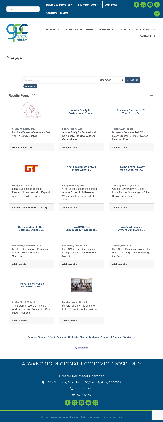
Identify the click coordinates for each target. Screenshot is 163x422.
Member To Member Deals (93, 337)
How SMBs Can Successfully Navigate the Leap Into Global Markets (79, 253)
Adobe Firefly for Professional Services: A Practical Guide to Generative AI (79, 136)
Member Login (88, 4)
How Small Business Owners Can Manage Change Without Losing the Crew (131, 253)
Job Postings (115, 337)
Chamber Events (57, 12)
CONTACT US (147, 36)
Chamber (29, 86)
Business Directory (59, 4)
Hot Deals (73, 337)
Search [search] (134, 80)
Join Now (111, 4)
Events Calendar (57, 337)
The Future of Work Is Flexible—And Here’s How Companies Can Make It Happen (31, 309)
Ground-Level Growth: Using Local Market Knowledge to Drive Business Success (131, 192)
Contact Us (129, 337)
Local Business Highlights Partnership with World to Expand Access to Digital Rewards (31, 192)
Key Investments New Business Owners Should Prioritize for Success (30, 253)
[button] (150, 95)
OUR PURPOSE (53, 29)
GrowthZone (115, 417)
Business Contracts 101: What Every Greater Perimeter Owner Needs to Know (130, 136)
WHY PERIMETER (145, 29)
